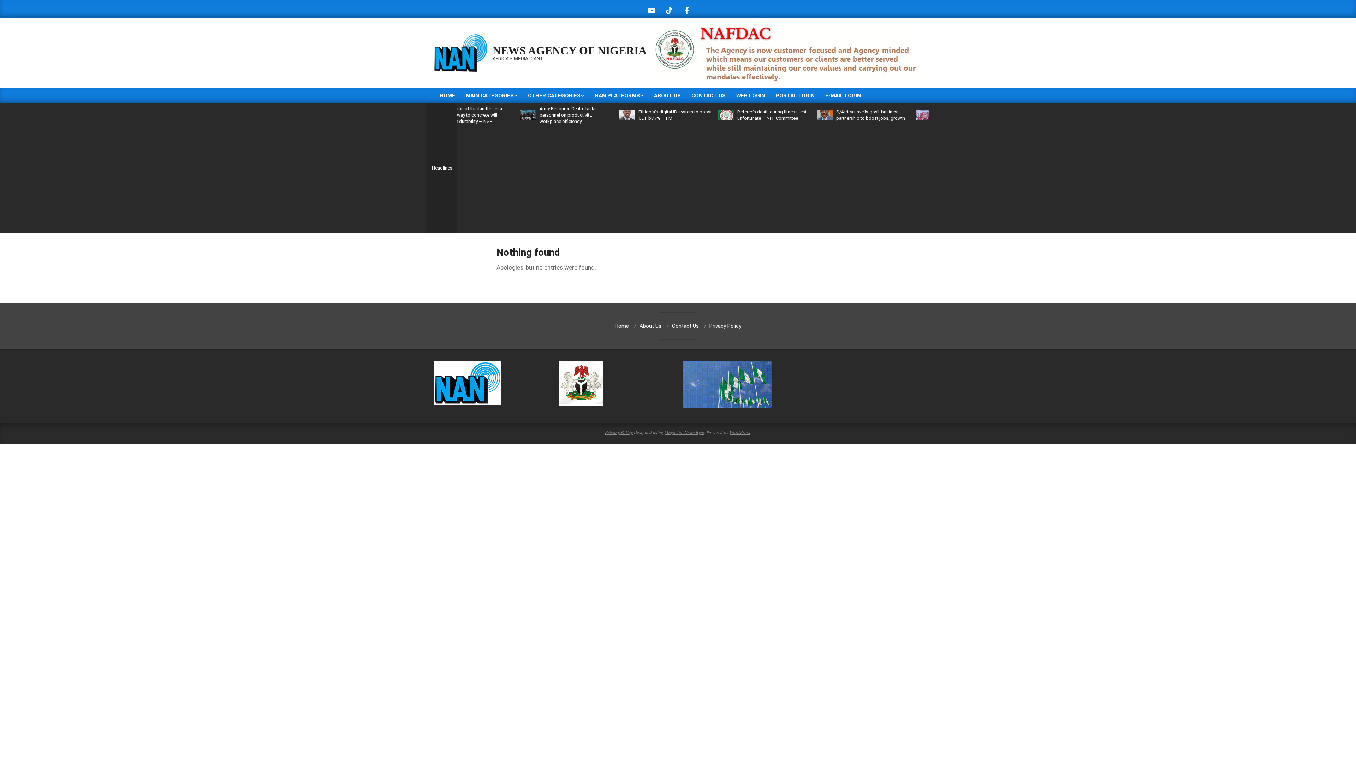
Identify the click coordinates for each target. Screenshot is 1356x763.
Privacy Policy (619, 432)
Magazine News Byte (684, 432)
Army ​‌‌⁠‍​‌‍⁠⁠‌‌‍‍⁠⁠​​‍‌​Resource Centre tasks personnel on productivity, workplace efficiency (535, 115)
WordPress (740, 432)
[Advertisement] (693, 177)
